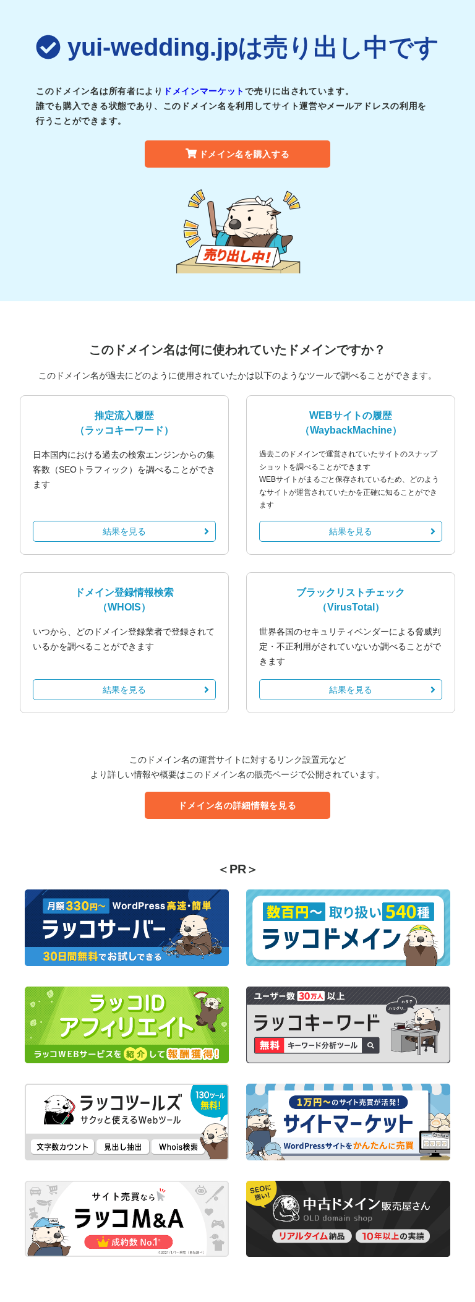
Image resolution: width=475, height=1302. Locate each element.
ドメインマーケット (204, 91)
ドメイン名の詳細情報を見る (237, 805)
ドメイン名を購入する (244, 154)
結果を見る (124, 531)
